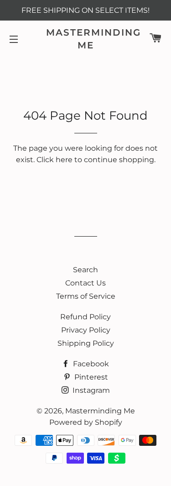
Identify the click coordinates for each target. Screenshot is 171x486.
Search (85, 269)
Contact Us (85, 283)
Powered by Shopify (85, 422)
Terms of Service (85, 296)
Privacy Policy (85, 330)
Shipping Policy (85, 343)
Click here (54, 159)
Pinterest (90, 377)
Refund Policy (85, 316)
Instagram (90, 390)
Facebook (90, 363)
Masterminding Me (85, 39)
